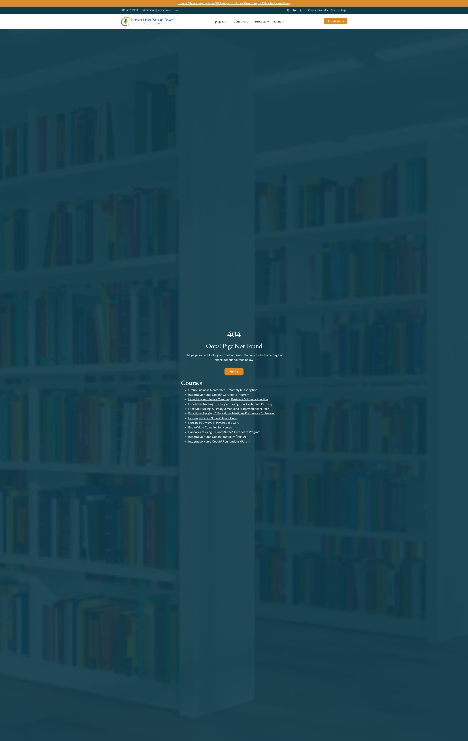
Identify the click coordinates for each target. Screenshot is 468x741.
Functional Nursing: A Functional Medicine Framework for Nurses (231, 413)
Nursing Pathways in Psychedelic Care (213, 423)
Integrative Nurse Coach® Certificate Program (218, 395)
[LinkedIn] (294, 10)
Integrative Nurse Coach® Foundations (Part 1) (219, 441)
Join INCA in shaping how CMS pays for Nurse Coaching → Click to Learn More (234, 3)
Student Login (339, 10)
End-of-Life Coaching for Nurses (210, 427)
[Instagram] (288, 10)
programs (221, 21)
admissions (241, 21)
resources (260, 21)
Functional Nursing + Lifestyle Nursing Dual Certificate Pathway (230, 404)
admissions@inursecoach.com (160, 10)
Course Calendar (318, 10)
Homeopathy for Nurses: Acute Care (212, 418)
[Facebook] (300, 10)
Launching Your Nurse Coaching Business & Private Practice (228, 399)
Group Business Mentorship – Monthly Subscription (222, 390)
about (277, 21)
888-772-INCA (129, 10)
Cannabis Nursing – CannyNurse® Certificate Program (224, 432)
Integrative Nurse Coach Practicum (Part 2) (217, 437)
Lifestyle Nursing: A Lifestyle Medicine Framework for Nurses (228, 409)
